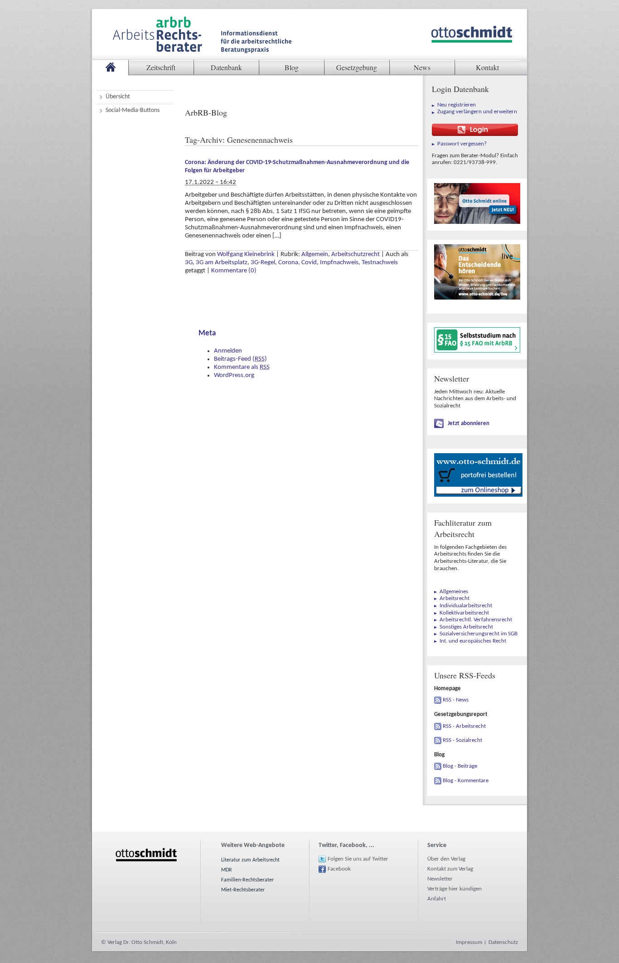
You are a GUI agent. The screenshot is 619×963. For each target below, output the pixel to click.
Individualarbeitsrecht (466, 606)
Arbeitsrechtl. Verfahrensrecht (476, 620)
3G (189, 262)
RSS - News (456, 700)
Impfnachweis (339, 262)
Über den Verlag (446, 859)
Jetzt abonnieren (468, 423)
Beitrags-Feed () (240, 359)
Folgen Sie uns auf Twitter (358, 859)
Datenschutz (503, 942)
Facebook (339, 869)
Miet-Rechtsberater (243, 890)
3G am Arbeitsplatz (221, 262)
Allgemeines (454, 592)
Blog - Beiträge (460, 766)
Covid (309, 262)
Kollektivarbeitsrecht (464, 613)
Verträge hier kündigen (454, 889)
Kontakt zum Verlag (450, 869)
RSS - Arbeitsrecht (464, 726)
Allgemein (314, 254)
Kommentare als (242, 367)
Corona (288, 262)
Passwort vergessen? (462, 144)
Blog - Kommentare (465, 781)
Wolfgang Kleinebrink (246, 254)
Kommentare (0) (233, 270)
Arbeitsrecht (454, 598)
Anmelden (228, 351)
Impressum (469, 942)
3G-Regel (263, 262)
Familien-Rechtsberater (247, 880)
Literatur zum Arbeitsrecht (250, 860)
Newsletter (440, 879)
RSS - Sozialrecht (462, 740)
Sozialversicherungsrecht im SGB (478, 634)
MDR (226, 870)
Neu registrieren (456, 105)
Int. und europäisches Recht (473, 641)
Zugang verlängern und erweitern (477, 112)
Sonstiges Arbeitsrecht (466, 627)
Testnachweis (380, 262)
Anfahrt (436, 899)
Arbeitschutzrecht (355, 254)
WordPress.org (234, 375)
